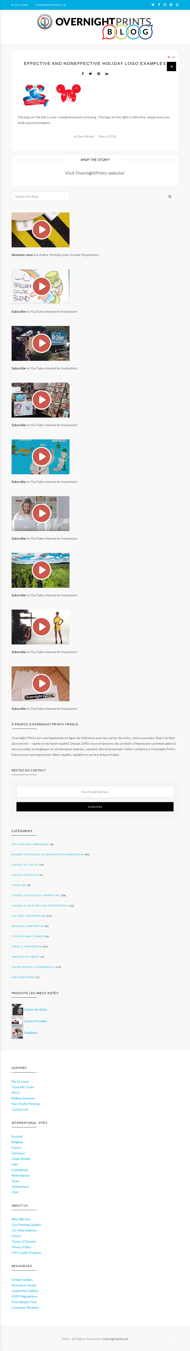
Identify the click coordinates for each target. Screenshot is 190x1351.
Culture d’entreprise (29, 916)
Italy (15, 1164)
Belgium (17, 1142)
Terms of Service (24, 1241)
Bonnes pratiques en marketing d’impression (47, 854)
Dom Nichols (86, 136)
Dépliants (31, 1033)
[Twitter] (153, 4)
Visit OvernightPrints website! (95, 173)
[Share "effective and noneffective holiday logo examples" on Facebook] (83, 73)
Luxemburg (20, 1170)
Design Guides (22, 1279)
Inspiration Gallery (25, 1291)
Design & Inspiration (28, 926)
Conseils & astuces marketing (36, 895)
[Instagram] (164, 4)
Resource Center (24, 1285)
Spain (15, 1181)
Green (16, 1236)
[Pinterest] (171, 4)
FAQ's (16, 1093)
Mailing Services (23, 1098)
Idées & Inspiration (27, 946)
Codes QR (19, 885)
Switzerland (20, 1186)
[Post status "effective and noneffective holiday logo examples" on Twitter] (90, 73)
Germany (18, 1153)
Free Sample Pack (24, 1302)
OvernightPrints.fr (50, 5)
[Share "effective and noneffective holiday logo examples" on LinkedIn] (106, 73)
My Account (20, 1081)
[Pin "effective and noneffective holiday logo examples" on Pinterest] (98, 73)
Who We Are (21, 1219)
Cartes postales (25, 875)
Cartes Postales (35, 1021)
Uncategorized (23, 977)
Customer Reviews (25, 1307)
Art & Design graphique (30, 844)
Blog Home (20, 5)
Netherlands (21, 1175)
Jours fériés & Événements (33, 967)
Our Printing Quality (26, 1225)
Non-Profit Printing (25, 1104)
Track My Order (23, 1087)
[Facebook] (159, 4)
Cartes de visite (25, 864)
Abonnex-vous (22, 255)
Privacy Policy (21, 1247)
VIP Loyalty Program (26, 1253)
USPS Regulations (25, 1296)
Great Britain (21, 1159)
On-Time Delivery (24, 1230)
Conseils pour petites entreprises (40, 905)
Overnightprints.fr (115, 1339)
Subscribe (19, 311)
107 (173, 57)
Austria (17, 1136)
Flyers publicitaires (28, 936)
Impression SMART (26, 957)
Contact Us (20, 1109)
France (16, 1147)
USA (15, 1192)
